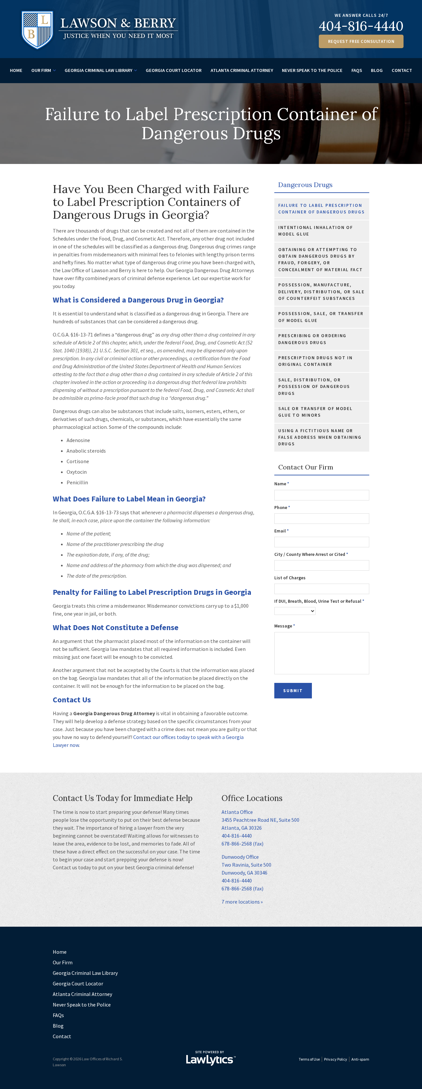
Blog (377, 70)
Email (281, 531)
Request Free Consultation (361, 41)
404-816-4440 (361, 25)
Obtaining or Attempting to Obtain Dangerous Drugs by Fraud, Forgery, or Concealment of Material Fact (320, 259)
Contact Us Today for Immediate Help (123, 798)
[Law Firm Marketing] (211, 1058)
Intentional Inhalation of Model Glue (315, 231)
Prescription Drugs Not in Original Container (315, 361)
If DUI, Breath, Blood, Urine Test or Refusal (319, 601)
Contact (402, 70)
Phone (282, 507)
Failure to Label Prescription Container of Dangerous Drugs (321, 209)
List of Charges (290, 578)
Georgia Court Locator (173, 70)
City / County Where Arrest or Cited (311, 554)
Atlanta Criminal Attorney (242, 70)
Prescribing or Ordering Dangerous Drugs (312, 339)
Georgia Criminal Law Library (98, 70)
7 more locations (241, 901)
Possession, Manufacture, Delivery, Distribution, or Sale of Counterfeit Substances (321, 291)
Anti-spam (360, 1059)
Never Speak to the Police (312, 70)
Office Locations (252, 798)
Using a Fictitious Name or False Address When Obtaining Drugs (320, 437)
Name (281, 484)
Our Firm (41, 70)
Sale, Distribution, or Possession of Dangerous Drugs (314, 386)
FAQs (356, 70)
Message (284, 626)
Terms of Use (309, 1059)
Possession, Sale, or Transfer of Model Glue (320, 317)
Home (16, 70)
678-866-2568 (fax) (242, 843)
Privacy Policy (335, 1059)
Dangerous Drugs (305, 185)
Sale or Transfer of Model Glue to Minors (315, 412)
